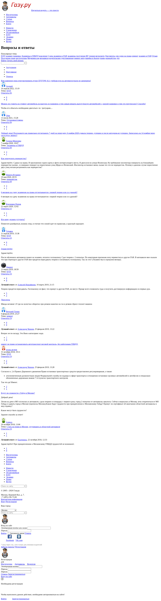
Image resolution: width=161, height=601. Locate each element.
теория (92, 56)
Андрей (9, 86)
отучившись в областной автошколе (44, 427)
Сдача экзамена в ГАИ (57, 56)
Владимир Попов (13, 204)
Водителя (31, 564)
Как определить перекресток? (14, 158)
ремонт (135, 56)
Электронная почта (9, 566)
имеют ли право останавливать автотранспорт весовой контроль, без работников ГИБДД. (39, 344)
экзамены (72, 56)
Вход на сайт (6, 576)
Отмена (28, 533)
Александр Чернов (26, 329)
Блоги (8, 24)
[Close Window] (2, 579)
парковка (17, 56)
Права (8, 39)
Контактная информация (11, 499)
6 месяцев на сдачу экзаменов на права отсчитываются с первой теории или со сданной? (39, 192)
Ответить (6, 93)
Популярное (11, 72)
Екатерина (22, 440)
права (102, 58)
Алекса (9, 422)
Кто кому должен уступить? (13, 219)
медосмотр (100, 56)
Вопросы (10, 21)
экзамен (9, 56)
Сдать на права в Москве (17, 427)
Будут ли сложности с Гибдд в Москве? (18, 393)
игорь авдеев (11, 350)
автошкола (44, 58)
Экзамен (9, 37)
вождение (43, 56)
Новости (9, 28)
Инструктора (6, 564)
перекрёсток (110, 58)
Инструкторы (12, 15)
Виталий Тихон (12, 311)
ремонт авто (79, 58)
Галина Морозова (13, 141)
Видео (8, 41)
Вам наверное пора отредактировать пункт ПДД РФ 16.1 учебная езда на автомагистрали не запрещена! (46, 81)
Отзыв (154, 56)
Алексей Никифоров (27, 285)
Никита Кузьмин (13, 175)
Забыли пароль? (8, 547)
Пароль (4, 530)
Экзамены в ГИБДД (29, 56)
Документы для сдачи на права (118, 56)
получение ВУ (82, 56)
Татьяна (9, 231)
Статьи (9, 19)
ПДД (8, 35)
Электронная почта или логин (14, 528)
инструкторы (21, 58)
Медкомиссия (33, 58)
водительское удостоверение (61, 58)
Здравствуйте (6, 249)
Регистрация (11, 502)
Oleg (8, 116)
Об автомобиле (12, 32)
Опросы (9, 76)
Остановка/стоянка (15, 120)
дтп (117, 58)
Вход (3, 502)
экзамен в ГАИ (145, 56)
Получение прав (8, 58)
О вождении (11, 30)
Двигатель (5, 300)
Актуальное (11, 67)
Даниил (9, 267)
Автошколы (11, 17)
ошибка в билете (92, 58)
